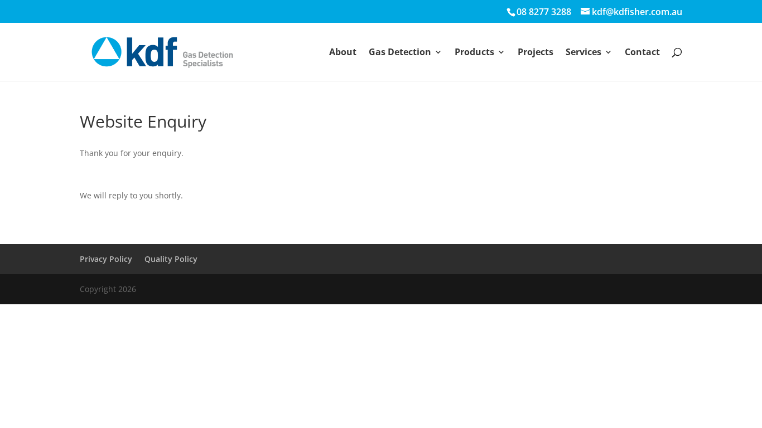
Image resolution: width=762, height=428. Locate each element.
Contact (642, 53)
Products (474, 53)
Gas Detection (400, 53)
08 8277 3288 (544, 12)
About (342, 53)
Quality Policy (170, 259)
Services (583, 53)
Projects (535, 53)
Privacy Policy (106, 259)
